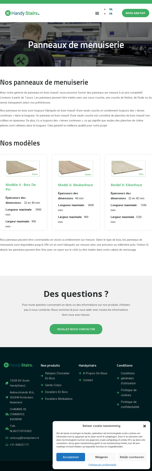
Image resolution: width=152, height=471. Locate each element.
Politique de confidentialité (102, 464)
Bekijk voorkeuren (132, 457)
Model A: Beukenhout (75, 185)
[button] (144, 426)
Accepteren (71, 457)
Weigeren (101, 457)
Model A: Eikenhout (126, 185)
